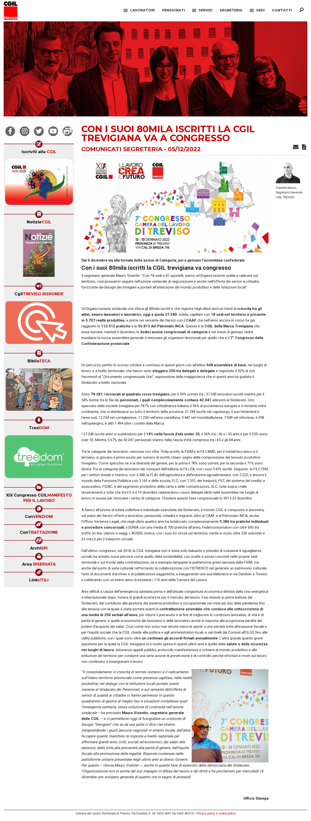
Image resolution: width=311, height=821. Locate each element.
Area (39, 564)
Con (39, 516)
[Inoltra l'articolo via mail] (296, 148)
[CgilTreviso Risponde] (38, 324)
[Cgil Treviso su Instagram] (24, 131)
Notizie (39, 222)
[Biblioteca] (39, 391)
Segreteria (231, 10)
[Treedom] (39, 458)
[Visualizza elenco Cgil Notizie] (39, 255)
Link (39, 580)
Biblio (38, 361)
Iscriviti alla (39, 151)
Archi (39, 548)
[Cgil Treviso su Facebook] (10, 131)
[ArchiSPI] (67, 131)
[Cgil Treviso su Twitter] (39, 131)
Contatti (282, 10)
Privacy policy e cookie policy (216, 813)
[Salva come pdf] (304, 148)
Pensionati (173, 10)
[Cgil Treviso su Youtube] (53, 131)
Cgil (39, 294)
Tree (39, 428)
